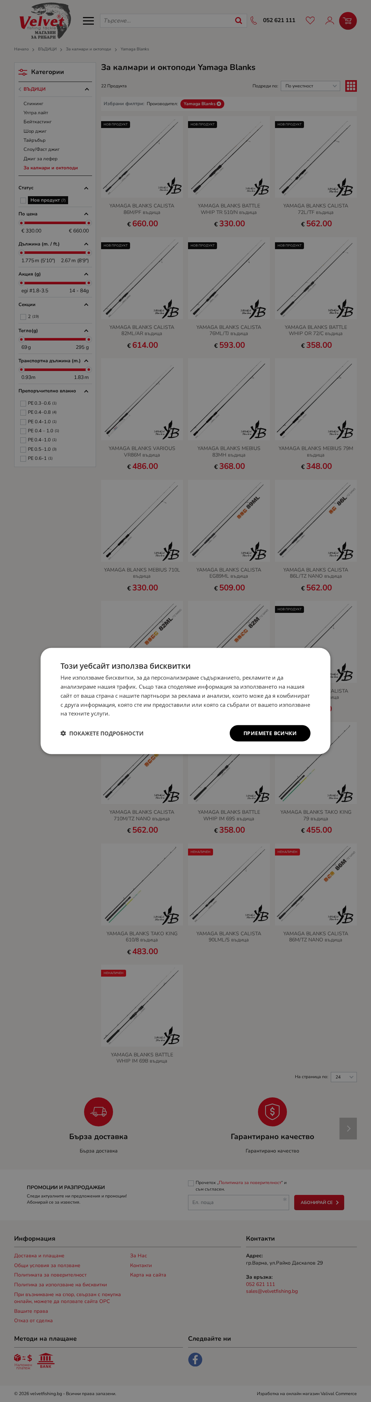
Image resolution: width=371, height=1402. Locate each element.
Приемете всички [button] (270, 733)
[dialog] (185, 701)
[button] (102, 733)
